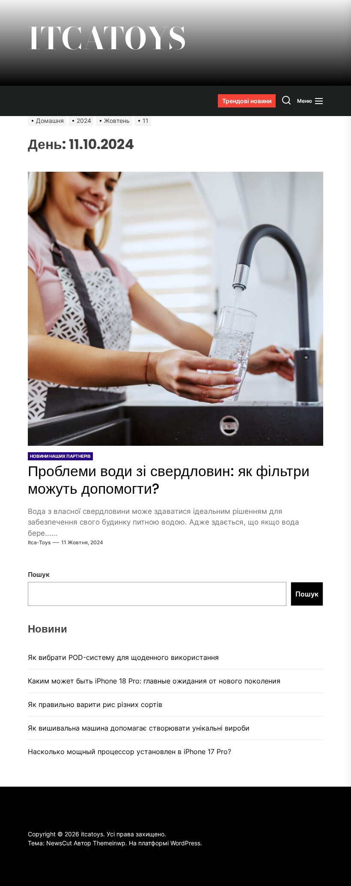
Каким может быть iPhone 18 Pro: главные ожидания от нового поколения (154, 681)
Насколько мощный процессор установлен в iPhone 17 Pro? (129, 751)
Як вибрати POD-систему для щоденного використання (123, 657)
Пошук (39, 574)
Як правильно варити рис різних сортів (95, 704)
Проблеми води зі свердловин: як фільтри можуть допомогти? (168, 480)
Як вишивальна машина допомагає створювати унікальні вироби (139, 728)
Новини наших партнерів (60, 456)
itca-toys (39, 542)
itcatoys (107, 39)
